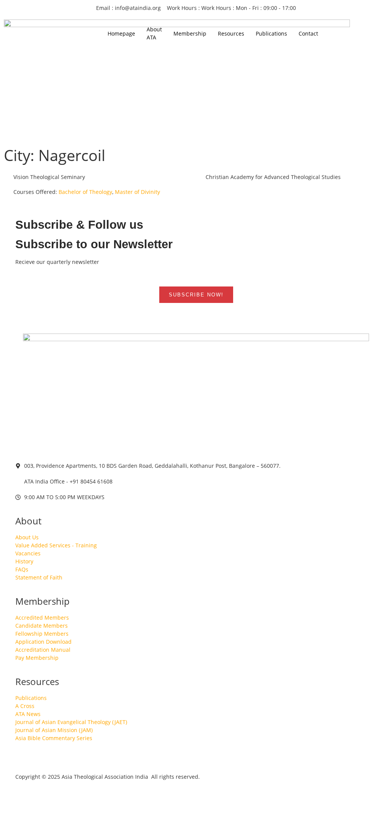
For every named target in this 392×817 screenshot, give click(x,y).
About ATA (154, 33)
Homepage (121, 33)
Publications (271, 33)
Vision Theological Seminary (48, 177)
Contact (308, 33)
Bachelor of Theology (85, 191)
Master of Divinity (137, 191)
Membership (189, 33)
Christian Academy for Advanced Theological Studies (272, 177)
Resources (231, 33)
